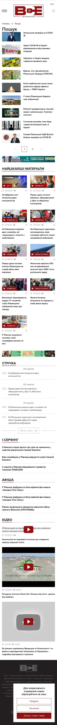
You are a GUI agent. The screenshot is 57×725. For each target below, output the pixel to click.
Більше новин (26, 430)
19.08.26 (36, 259)
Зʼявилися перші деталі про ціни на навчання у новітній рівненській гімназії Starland (26, 448)
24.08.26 (8, 191)
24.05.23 (8, 535)
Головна (6, 24)
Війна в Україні (41, 254)
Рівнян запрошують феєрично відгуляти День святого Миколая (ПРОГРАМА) (26, 508)
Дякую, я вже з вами (34, 715)
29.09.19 (8, 590)
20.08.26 (9, 259)
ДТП (9, 186)
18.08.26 (8, 331)
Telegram (34, 701)
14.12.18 (8, 644)
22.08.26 (37, 191)
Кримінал (39, 186)
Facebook (34, 708)
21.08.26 (8, 225)
